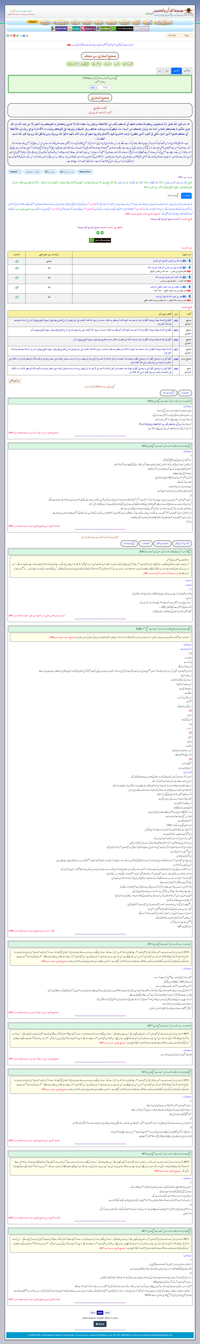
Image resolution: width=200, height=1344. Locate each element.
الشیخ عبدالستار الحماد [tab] (173, 196)
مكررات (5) (50, 172)
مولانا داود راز (185, 393)
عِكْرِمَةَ (132, 182)
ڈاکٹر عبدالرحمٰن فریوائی (182, 544)
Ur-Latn (172, 35)
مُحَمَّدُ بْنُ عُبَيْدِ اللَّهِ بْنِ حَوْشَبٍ (175, 182)
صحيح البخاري (100, 97)
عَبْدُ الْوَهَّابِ (153, 182)
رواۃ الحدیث (96, 64)
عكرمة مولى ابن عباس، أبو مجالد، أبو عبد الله (165, 267)
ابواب (117, 64)
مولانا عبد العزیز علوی (162, 544)
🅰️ (14, 35)
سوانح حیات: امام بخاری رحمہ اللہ (78, 64)
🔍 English (15, 172)
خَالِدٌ (141, 182)
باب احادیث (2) (67, 172)
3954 (107, 1312)
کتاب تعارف (128, 64)
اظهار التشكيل (32, 172)
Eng (187, 35)
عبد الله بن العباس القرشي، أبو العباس (168, 261)
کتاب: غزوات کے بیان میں (100, 112)
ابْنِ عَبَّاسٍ (121, 182)
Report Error (85, 172)
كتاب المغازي (100, 108)
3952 (92, 1312)
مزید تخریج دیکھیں (14, 381)
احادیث (107, 64)
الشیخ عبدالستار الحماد (168, 393)
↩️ (7, 35)
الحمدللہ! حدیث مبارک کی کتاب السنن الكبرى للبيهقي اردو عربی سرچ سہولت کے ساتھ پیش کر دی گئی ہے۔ (102, 45)
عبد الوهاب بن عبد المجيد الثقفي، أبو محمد (166, 287)
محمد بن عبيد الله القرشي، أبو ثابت (169, 296)
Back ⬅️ (100, 1324)
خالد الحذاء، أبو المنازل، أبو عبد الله (169, 277)
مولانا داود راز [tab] (186, 196)
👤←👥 (187, 261)
